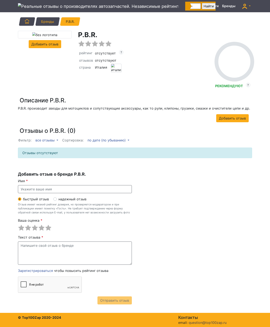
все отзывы (45, 140)
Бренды (228, 6)
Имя (23, 181)
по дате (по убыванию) (107, 140)
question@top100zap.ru (208, 322)
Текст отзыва (30, 237)
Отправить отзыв (114, 300)
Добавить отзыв (44, 44)
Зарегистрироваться (35, 271)
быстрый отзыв (36, 199)
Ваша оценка (30, 220)
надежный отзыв (72, 199)
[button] (246, 6)
